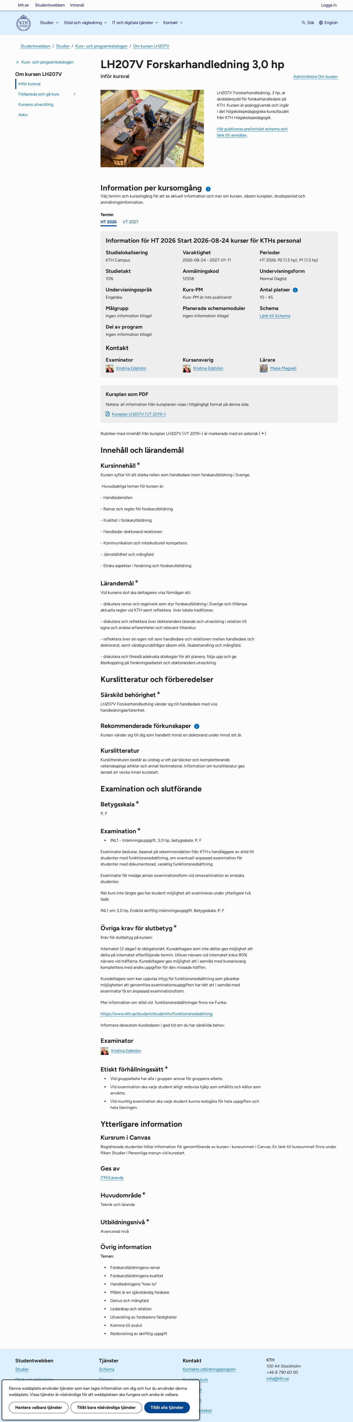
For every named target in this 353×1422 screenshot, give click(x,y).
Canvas (105, 1379)
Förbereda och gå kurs (38, 94)
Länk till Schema (275, 315)
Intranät (77, 5)
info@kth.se (277, 1378)
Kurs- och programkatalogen (101, 46)
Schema (106, 1369)
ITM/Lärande (112, 1177)
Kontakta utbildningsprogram (209, 1369)
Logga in (329, 5)
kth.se (23, 5)
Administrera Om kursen (315, 76)
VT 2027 (131, 221)
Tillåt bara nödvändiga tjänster (106, 1407)
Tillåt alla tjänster (167, 1407)
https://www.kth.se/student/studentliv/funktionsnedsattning (156, 1013)
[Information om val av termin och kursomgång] (208, 189)
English (331, 22)
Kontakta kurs (195, 1379)
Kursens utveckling (35, 104)
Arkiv (23, 114)
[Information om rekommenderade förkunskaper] (196, 726)
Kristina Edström (131, 368)
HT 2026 (109, 221)
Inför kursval (29, 83)
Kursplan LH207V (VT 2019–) (139, 414)
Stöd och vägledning (34, 1379)
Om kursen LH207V (151, 46)
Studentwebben (50, 5)
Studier (63, 46)
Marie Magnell (283, 368)
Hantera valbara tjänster (38, 1407)
